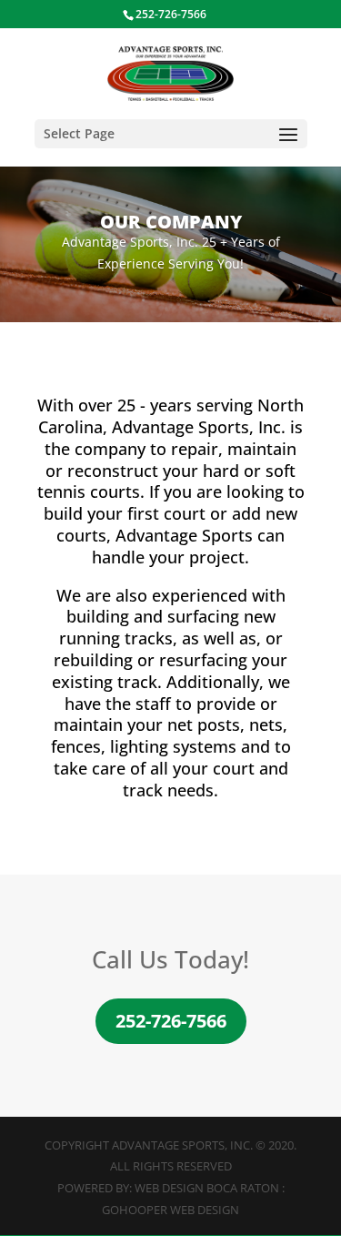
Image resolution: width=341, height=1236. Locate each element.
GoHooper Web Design (170, 1209)
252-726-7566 (170, 1020)
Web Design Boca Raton (207, 1188)
